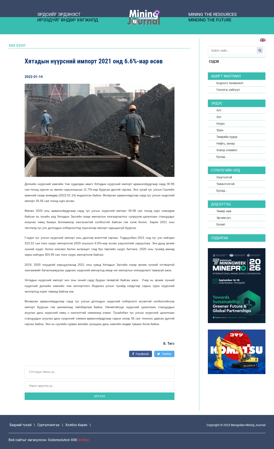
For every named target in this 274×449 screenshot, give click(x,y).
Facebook (142, 354)
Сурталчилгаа (48, 425)
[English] (261, 42)
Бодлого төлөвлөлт (230, 83)
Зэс (218, 117)
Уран (219, 130)
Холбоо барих (76, 425)
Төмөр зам (223, 211)
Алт (219, 110)
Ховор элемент (227, 150)
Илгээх (99, 396)
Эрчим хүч (223, 217)
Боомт (220, 224)
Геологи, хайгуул (228, 89)
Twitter (166, 354)
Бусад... (221, 156)
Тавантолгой (225, 184)
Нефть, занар (225, 143)
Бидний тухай (20, 425)
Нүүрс (220, 123)
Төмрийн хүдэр (226, 137)
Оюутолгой (224, 177)
